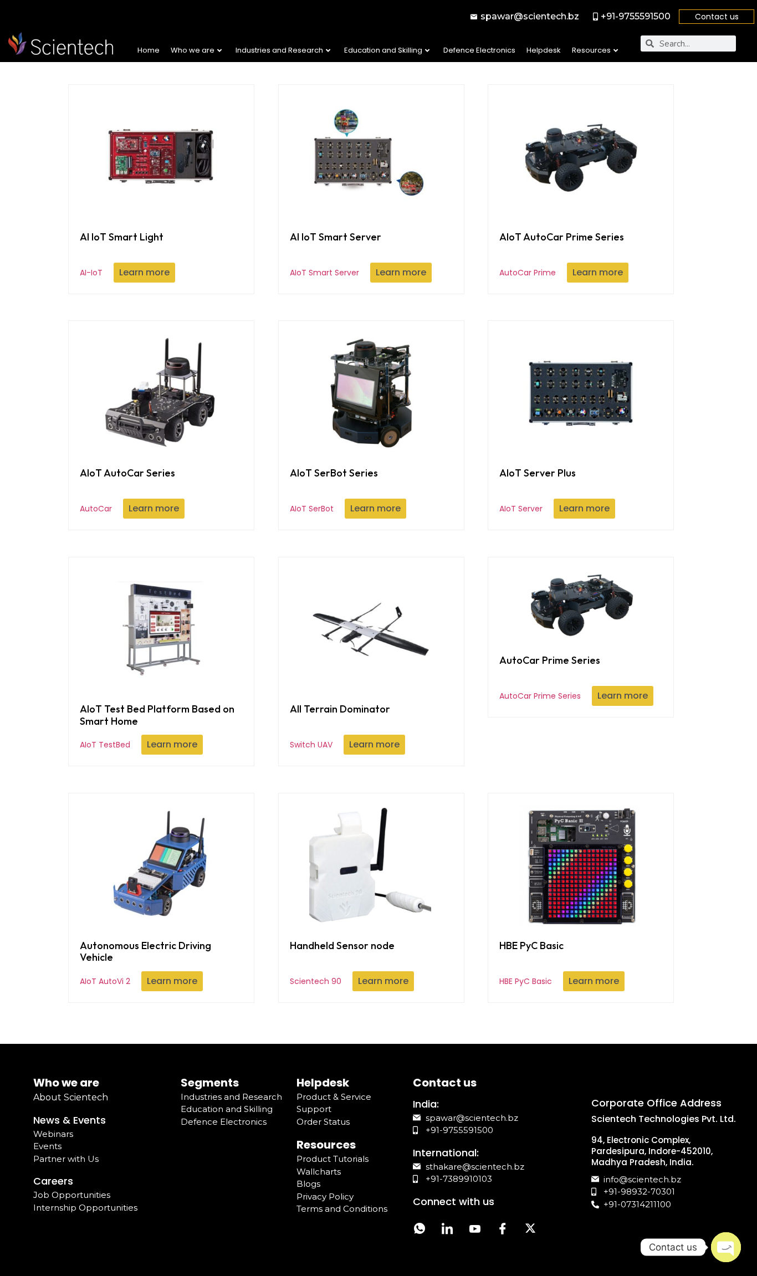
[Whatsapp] (419, 1230)
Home (148, 50)
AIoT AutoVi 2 (145, 963)
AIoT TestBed (157, 726)
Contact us (717, 16)
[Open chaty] (726, 1247)
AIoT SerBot (334, 490)
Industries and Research (279, 50)
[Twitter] (530, 1230)
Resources (591, 50)
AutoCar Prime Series (549, 677)
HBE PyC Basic (531, 963)
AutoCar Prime (561, 254)
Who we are (192, 50)
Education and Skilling (383, 50)
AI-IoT (121, 254)
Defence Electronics (479, 50)
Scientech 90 (342, 963)
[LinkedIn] (447, 1230)
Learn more (144, 272)
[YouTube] (475, 1230)
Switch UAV (340, 726)
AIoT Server (537, 490)
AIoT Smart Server (335, 254)
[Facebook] (503, 1230)
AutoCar (127, 490)
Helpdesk (543, 50)
